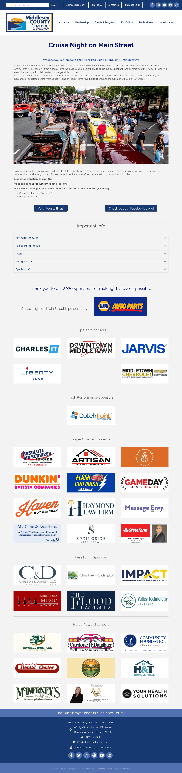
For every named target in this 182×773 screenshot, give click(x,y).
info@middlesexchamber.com (92, 742)
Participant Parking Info (28, 246)
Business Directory (75, 5)
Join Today (96, 5)
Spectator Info (23, 269)
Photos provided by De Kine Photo (93, 747)
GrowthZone (125, 769)
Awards (20, 253)
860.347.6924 (92, 736)
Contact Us (113, 5)
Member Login (132, 5)
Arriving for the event (27, 238)
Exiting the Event (24, 261)
